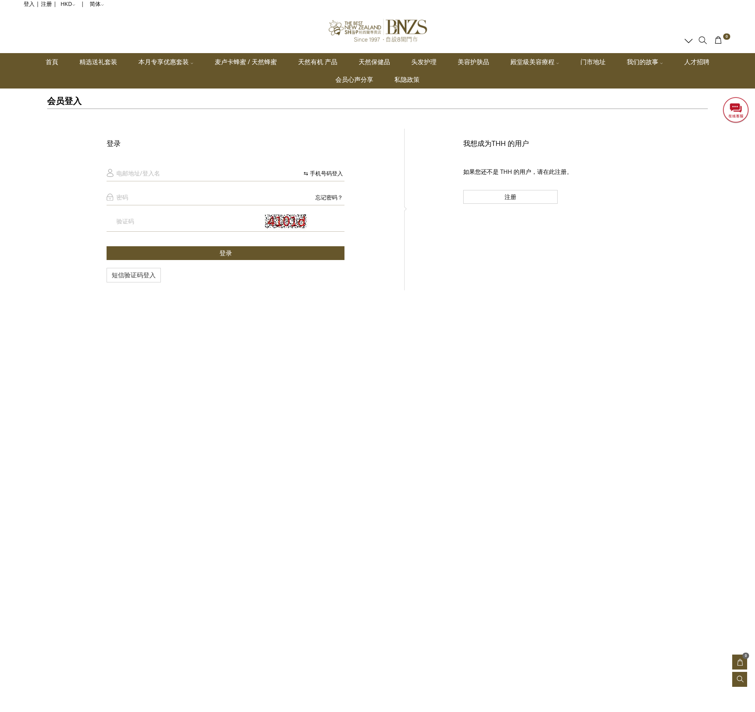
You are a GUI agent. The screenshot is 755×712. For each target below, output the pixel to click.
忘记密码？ (329, 197)
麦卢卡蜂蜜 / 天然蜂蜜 (246, 61)
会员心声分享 (354, 79)
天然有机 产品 (317, 61)
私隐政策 (407, 79)
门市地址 (593, 61)
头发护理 (423, 61)
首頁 (52, 61)
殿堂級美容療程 (533, 61)
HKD (66, 3)
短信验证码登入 (134, 275)
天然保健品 (374, 61)
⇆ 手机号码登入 (323, 173)
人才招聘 (696, 61)
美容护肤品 (473, 61)
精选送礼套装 (98, 61)
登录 (225, 253)
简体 (95, 3)
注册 (510, 197)
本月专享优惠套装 (164, 61)
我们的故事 (643, 61)
